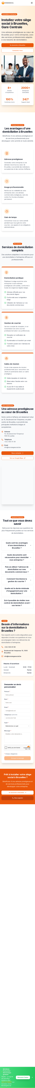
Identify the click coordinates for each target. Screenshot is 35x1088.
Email (6, 707)
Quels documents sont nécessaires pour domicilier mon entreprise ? (17, 557)
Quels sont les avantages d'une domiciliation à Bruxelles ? (17, 545)
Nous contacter (16, 453)
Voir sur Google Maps (16, 458)
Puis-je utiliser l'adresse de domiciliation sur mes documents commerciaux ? (17, 569)
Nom (6, 699)
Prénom (7, 691)
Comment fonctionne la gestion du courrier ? (17, 580)
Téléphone (10, 714)
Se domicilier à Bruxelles (17, 45)
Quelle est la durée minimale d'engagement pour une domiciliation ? (17, 590)
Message (7, 730)
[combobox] (17, 726)
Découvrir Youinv (23, 1077)
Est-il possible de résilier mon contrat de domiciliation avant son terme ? (17, 602)
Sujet (6, 722)
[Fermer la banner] (32, 1077)
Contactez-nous (17, 50)
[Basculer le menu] (32, 3)
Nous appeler (18, 798)
